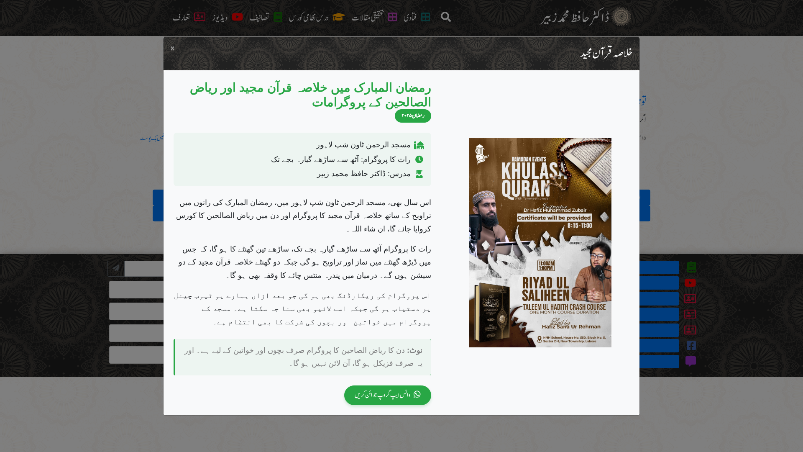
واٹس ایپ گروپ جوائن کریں (382, 395)
